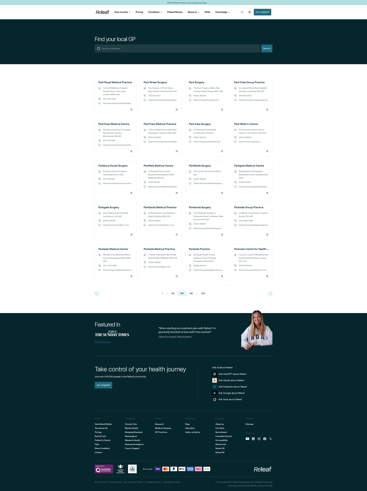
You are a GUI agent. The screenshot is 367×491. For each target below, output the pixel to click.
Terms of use (100, 482)
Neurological (131, 436)
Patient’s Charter (102, 440)
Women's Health (132, 440)
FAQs (207, 12)
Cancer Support (132, 448)
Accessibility (221, 440)
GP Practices (161, 432)
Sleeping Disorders (133, 432)
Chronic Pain (131, 424)
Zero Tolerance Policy (132, 482)
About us (192, 12)
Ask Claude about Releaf (231, 380)
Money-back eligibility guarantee (190, 2)
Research (159, 424)
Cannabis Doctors (223, 436)
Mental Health (131, 428)
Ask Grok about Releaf (230, 399)
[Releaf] (102, 12)
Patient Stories (174, 12)
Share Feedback (102, 448)
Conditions (153, 12)
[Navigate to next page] (270, 293)
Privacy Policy (115, 482)
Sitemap (249, 424)
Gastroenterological (134, 444)
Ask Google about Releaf (232, 393)
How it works (121, 12)
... (167, 293)
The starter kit (101, 428)
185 (182, 293)
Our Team (219, 428)
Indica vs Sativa (192, 432)
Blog (187, 424)
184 (172, 293)
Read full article (103, 342)
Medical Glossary (163, 428)
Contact (98, 452)
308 (203, 293)
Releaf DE (220, 452)
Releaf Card (100, 436)
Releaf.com (220, 444)
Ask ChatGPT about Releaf (232, 374)
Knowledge (221, 12)
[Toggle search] (242, 12)
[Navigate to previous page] (97, 293)
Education (190, 428)
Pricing (139, 12)
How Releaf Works (103, 424)
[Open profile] (249, 12)
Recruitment (221, 432)
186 (191, 293)
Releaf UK (220, 448)
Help (97, 444)
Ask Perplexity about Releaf (233, 386)
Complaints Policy (153, 482)
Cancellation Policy (171, 482)
